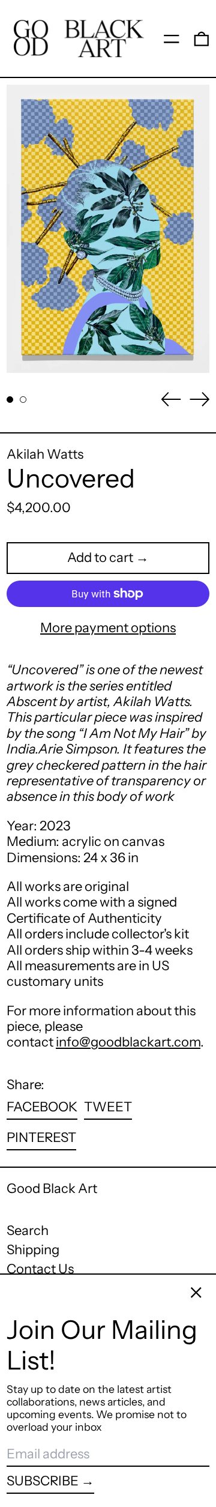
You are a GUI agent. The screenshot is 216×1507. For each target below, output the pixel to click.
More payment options (108, 628)
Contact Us (40, 1269)
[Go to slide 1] (10, 399)
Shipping (33, 1250)
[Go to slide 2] (23, 399)
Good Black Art (52, 1188)
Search (28, 1230)
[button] (201, 38)
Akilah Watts (45, 454)
